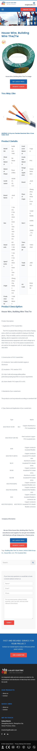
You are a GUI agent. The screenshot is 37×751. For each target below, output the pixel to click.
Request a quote (18, 86)
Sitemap (21, 744)
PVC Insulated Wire (20, 553)
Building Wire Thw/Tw (11, 550)
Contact (5, 696)
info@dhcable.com (30, 5)
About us (5, 693)
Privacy (17, 744)
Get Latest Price (18, 81)
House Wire (7, 553)
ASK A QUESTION (18, 655)
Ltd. (13, 553)
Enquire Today (28, 9)
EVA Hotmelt (27, 744)
